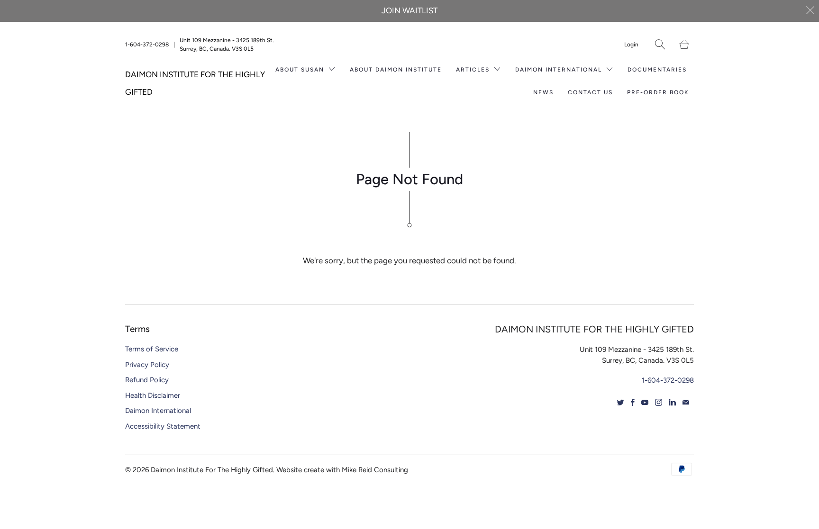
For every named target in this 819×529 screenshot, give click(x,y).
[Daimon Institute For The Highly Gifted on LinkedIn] (672, 402)
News (543, 92)
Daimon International (158, 410)
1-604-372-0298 (147, 44)
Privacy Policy (147, 364)
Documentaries (657, 69)
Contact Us (590, 92)
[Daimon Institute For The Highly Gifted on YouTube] (644, 402)
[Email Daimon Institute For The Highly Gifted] (685, 402)
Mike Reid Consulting (375, 470)
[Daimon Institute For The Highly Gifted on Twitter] (620, 402)
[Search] (660, 44)
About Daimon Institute (396, 69)
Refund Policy (147, 380)
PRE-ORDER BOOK (658, 92)
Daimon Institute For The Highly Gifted (212, 470)
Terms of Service (151, 349)
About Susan (301, 69)
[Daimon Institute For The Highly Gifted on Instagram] (658, 402)
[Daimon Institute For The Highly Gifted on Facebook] (633, 402)
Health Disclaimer (152, 395)
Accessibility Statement (162, 426)
